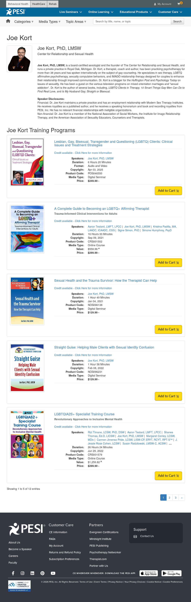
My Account (56, 546)
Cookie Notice (154, 582)
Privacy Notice (115, 582)
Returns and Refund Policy (65, 552)
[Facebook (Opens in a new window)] (13, 573)
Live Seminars (69, 12)
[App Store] (149, 573)
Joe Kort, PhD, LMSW (101, 158)
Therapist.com (98, 559)
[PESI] (27, 529)
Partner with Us (99, 566)
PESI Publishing (99, 546)
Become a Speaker (20, 549)
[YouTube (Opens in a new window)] (53, 573)
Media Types (48, 21)
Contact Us (147, 536)
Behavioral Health (18, 4)
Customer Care (168, 12)
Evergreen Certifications (104, 532)
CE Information (58, 532)
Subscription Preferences (64, 559)
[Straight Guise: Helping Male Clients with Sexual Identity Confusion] (27, 367)
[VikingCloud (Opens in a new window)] (19, 586)
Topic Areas (74, 21)
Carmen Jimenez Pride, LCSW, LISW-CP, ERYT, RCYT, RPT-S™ (135, 439)
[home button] (8, 21)
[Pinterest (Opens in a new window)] (42, 573)
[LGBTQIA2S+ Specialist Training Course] (27, 434)
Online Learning (98, 12)
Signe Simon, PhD (128, 230)
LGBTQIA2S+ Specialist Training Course (84, 413)
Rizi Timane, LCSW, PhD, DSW (106, 432)
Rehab (53, 4)
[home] (16, 12)
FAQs (52, 539)
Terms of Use (86, 582)
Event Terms (100, 582)
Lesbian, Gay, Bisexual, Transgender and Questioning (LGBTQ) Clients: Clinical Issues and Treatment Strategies (113, 143)
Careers (13, 556)
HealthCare (38, 4)
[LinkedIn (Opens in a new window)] (32, 573)
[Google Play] (171, 573)
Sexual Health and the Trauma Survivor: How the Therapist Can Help (105, 280)
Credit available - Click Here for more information (83, 153)
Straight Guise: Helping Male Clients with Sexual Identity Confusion (104, 347)
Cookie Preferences (173, 582)
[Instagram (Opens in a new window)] (22, 573)
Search (177, 21)
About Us (14, 542)
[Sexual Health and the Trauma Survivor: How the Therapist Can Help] (27, 300)
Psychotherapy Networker (105, 552)
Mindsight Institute (100, 539)
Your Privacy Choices (134, 582)
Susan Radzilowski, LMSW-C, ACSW (144, 443)
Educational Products (134, 12)
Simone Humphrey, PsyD (157, 230)
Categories (22, 21)
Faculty (13, 563)
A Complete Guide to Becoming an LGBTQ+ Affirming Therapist (101, 208)
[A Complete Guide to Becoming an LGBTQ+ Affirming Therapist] (27, 229)
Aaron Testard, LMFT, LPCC (104, 226)
